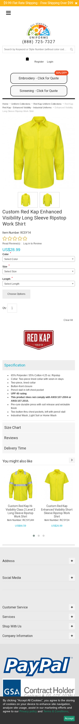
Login (50, 61)
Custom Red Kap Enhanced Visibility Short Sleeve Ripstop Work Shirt (57, 511)
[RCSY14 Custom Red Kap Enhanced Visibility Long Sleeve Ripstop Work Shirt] (27, 200)
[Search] (71, 49)
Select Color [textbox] (11, 259)
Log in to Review (32, 243)
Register (39, 61)
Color (5, 254)
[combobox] (38, 259)
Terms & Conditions (55, 711)
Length (6, 279)
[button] (33, 536)
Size (4, 266)
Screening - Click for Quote (39, 91)
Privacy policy (28, 711)
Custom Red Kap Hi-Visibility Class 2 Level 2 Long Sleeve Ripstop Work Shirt (20, 511)
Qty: (4, 308)
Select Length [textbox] (11, 283)
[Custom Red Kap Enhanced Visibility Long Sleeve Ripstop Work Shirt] (38, 117)
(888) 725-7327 (38, 41)
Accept (69, 718)
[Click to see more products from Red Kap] (38, 340)
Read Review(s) (11, 243)
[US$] (27, 59)
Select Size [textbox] (10, 271)
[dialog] (39, 710)
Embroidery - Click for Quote (43, 76)
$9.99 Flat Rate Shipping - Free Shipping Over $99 (38, 3)
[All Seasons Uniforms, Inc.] (38, 30)
